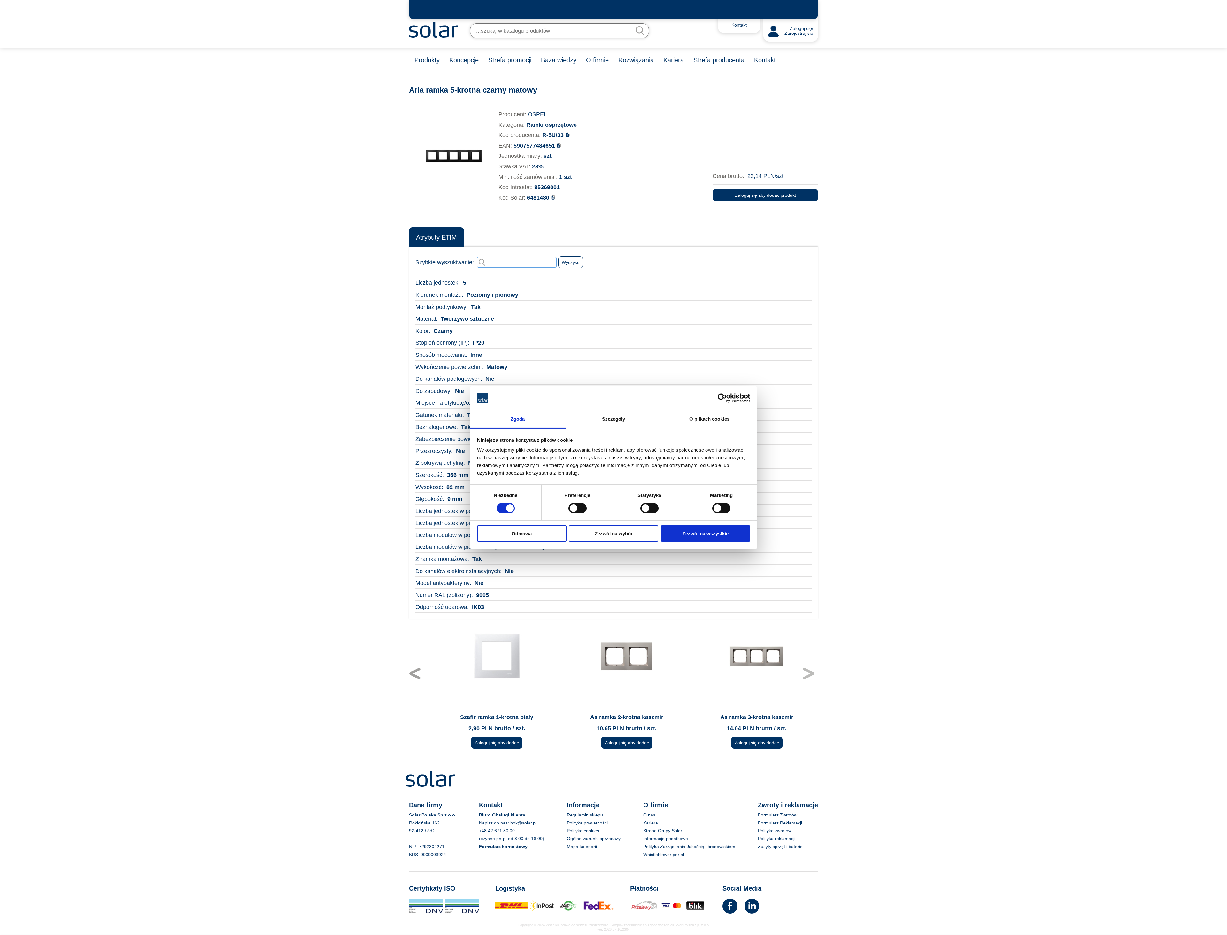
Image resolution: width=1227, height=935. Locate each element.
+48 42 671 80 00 (497, 830)
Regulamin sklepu (585, 814)
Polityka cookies (583, 830)
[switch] (577, 507)
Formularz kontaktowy (503, 846)
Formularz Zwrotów (777, 814)
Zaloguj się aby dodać (483, 742)
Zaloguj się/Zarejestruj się (798, 31)
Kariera (673, 60)
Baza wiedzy (558, 60)
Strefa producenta (719, 60)
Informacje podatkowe (665, 838)
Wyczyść (570, 262)
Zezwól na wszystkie (706, 533)
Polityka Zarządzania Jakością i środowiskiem (689, 846)
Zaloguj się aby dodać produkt (765, 195)
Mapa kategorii (582, 846)
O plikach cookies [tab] (709, 419)
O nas (649, 814)
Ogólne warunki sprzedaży (594, 838)
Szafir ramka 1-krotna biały (483, 717)
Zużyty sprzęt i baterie (780, 846)
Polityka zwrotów (774, 830)
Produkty (427, 60)
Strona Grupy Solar (662, 830)
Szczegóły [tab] (613, 419)
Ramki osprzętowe (551, 125)
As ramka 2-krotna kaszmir (613, 717)
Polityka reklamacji (776, 838)
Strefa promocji (509, 60)
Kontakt (765, 60)
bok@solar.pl (523, 822)
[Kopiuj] (567, 134)
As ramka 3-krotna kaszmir (743, 717)
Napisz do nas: (494, 822)
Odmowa (522, 533)
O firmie (597, 60)
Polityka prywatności (587, 822)
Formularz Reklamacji (780, 822)
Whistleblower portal (663, 854)
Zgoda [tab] (518, 419)
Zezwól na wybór (614, 533)
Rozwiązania (636, 60)
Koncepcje (464, 60)
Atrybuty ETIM (436, 237)
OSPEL (537, 114)
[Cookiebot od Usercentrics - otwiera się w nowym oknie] (722, 398)
